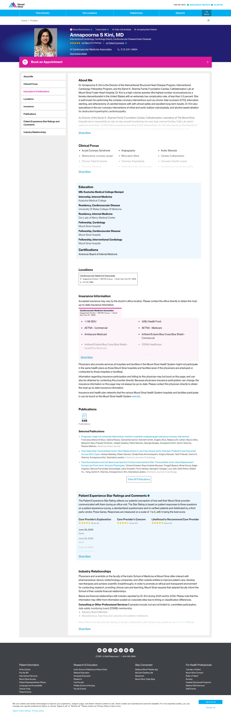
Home (24, 20)
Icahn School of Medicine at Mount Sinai (90, 669)
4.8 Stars (85, 43)
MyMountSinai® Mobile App (146, 669)
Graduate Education (82, 676)
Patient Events (25, 692)
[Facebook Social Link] (105, 650)
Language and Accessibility (30, 685)
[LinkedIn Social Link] (99, 650)
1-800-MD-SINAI (179, 5)
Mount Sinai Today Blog (145, 679)
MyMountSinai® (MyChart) (200, 5)
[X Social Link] (110, 650)
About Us (180, 13)
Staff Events (191, 689)
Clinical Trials (24, 689)
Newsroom (139, 676)
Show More (85, 132)
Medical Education (81, 673)
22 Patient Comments (115, 43)
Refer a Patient (192, 676)
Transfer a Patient (193, 669)
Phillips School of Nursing (84, 685)
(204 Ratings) (95, 43)
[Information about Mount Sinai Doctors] (91, 29)
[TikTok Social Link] (131, 650)
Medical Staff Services (195, 685)
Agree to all (210, 702)
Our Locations (90, 13)
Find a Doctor (42, 13)
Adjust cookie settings (22, 711)
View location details (78, 54)
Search (206, 14)
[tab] (43, 76)
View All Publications (139, 479)
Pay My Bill (218, 5)
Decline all (210, 707)
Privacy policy (38, 711)
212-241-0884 (129, 49)
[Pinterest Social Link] (126, 650)
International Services (28, 676)
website (136, 396)
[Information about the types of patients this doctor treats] (108, 29)
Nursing (189, 679)
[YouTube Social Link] (115, 650)
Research (78, 679)
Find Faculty (79, 682)
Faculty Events (80, 689)
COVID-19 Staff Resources (107, 656)
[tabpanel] (139, 106)
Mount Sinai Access (27, 679)
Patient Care (136, 13)
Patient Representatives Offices (32, 682)
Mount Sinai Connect (194, 673)
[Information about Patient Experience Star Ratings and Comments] (126, 43)
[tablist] (42, 103)
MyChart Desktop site (144, 673)
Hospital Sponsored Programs (198, 682)
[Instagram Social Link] (121, 650)
